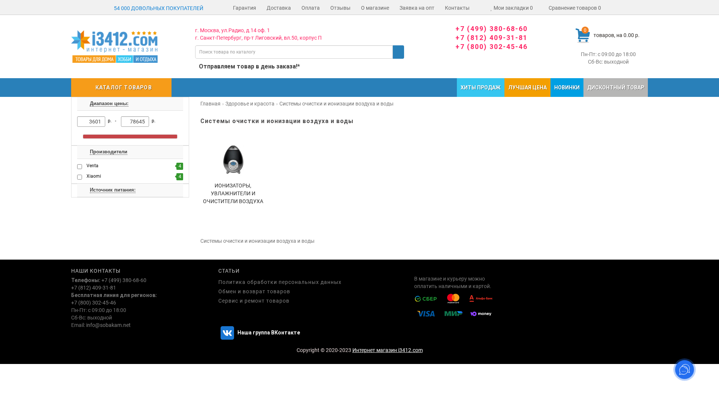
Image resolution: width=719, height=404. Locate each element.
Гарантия (244, 8)
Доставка (279, 8)
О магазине (375, 8)
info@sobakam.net (108, 325)
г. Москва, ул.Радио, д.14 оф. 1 (232, 30)
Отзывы (340, 8)
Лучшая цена (527, 88)
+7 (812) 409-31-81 (491, 38)
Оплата (310, 8)
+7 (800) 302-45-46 (491, 46)
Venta (134, 166)
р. (153, 120)
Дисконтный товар (615, 88)
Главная (210, 104)
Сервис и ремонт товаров (253, 301)
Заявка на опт (417, 8)
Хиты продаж (481, 88)
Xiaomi (134, 176)
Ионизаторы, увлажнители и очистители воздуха (233, 193)
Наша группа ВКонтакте (268, 333)
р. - (113, 120)
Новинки (567, 88)
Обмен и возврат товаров (254, 291)
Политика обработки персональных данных (280, 282)
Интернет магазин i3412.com (387, 350)
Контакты (457, 8)
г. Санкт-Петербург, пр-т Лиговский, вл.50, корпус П (258, 38)
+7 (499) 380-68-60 (491, 29)
